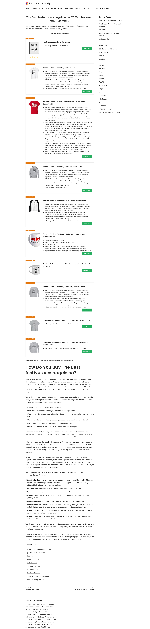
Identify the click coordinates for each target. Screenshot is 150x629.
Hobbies (103, 96)
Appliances (103, 85)
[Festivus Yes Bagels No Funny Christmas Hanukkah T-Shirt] (34, 325)
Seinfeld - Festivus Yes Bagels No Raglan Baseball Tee (64, 200)
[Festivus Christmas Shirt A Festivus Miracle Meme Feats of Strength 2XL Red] (34, 107)
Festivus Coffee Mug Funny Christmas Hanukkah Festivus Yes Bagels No (67, 265)
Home (27, 8)
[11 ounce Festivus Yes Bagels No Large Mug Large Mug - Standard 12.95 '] (34, 240)
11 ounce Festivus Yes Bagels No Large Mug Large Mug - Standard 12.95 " (65, 235)
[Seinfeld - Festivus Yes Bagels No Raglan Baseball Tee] (34, 205)
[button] (72, 8)
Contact (102, 59)
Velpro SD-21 (103, 30)
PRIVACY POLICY (106, 109)
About (101, 56)
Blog (41, 8)
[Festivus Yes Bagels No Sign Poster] (34, 48)
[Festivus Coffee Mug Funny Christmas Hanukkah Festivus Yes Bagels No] (34, 270)
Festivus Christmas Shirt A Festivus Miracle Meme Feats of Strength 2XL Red (66, 102)
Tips (101, 89)
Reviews (34, 8)
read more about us (61, 539)
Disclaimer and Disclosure (109, 49)
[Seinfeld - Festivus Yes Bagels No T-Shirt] (34, 73)
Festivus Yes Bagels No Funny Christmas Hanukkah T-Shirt (66, 320)
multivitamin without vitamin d (110, 21)
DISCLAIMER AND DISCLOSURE (100, 8)
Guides (53, 8)
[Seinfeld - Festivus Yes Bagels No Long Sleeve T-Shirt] (34, 292)
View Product (87, 49)
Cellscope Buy (104, 39)
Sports (101, 92)
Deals (47, 8)
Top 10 (60, 8)
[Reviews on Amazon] (34, 57)
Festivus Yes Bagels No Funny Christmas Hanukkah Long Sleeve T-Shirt (65, 343)
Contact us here (39, 539)
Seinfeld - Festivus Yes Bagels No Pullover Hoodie (62, 167)
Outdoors (103, 99)
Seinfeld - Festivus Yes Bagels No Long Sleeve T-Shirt (64, 287)
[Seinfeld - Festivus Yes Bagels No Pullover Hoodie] (34, 172)
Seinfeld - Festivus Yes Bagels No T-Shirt (59, 68)
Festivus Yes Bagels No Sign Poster (56, 42)
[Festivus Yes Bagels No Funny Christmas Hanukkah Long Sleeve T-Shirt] (34, 347)
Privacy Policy (104, 52)
